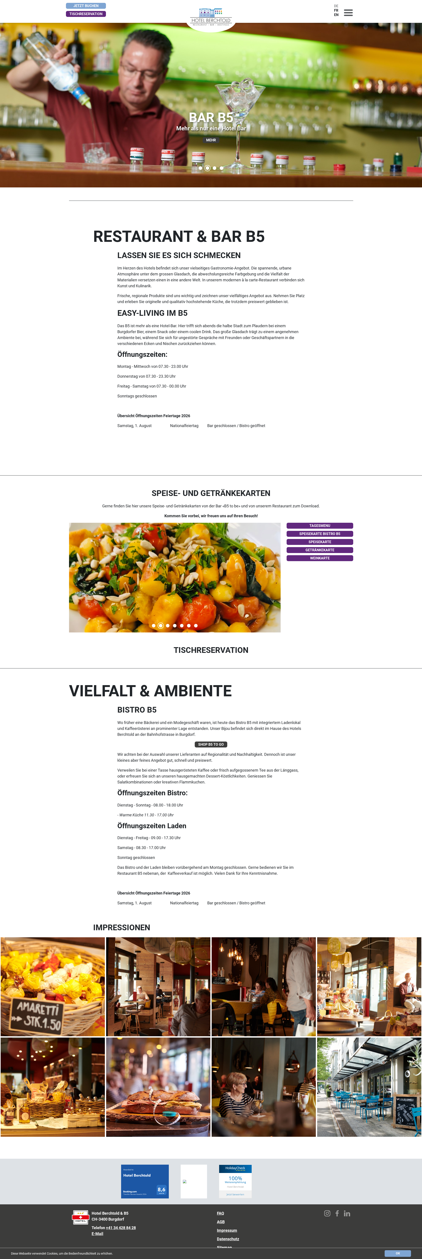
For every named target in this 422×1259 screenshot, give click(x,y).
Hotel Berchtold (235, 1186)
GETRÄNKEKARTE (320, 550)
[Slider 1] (153, 626)
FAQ (220, 1213)
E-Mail (97, 1233)
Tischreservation (85, 14)
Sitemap (224, 1247)
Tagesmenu (319, 526)
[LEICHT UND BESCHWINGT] (214, 168)
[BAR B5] (207, 168)
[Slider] (161, 626)
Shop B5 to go (211, 744)
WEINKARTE (320, 558)
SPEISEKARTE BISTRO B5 (319, 534)
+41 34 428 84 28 (121, 1227)
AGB (221, 1221)
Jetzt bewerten (235, 1194)
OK (398, 1253)
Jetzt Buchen (85, 6)
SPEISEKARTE (320, 542)
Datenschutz (228, 1239)
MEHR (211, 140)
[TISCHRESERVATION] (200, 168)
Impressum (227, 1230)
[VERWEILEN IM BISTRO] (221, 168)
